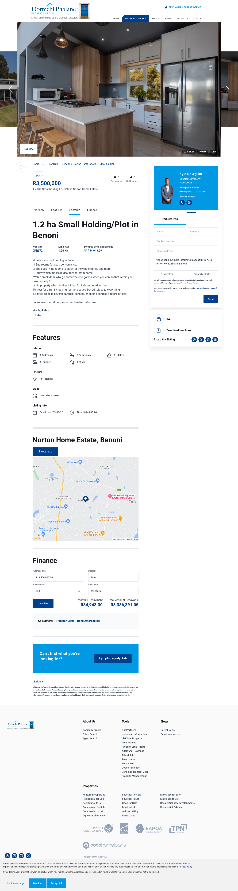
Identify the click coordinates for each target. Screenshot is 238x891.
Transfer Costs (65, 621)
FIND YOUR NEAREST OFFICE (185, 7)
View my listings (187, 196)
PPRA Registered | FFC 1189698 (192, 192)
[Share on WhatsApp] (208, 339)
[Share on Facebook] (194, 339)
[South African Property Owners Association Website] (148, 829)
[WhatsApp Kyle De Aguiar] (189, 202)
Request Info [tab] (170, 219)
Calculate (43, 603)
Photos (202, 152)
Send (211, 299)
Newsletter (167, 274)
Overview (38, 210)
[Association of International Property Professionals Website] (124, 829)
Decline (37, 883)
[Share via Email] (215, 339)
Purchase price (39, 571)
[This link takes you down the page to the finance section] (86, 250)
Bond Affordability (88, 621)
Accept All (56, 883)
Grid (214, 152)
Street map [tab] (45, 451)
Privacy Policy (192, 283)
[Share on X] (201, 339)
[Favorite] (21, 167)
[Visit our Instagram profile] (21, 855)
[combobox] (117, 591)
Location (74, 210)
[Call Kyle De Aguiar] (182, 202)
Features (56, 210)
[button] (10, 89)
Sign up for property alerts (112, 658)
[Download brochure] (159, 330)
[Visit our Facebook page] (7, 855)
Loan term (93, 584)
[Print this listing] (159, 319)
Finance (92, 210)
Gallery (28, 149)
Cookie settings (15, 883)
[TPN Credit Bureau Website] (178, 829)
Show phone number (189, 187)
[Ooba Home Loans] (104, 845)
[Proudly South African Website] (98, 829)
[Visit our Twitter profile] (28, 855)
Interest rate (38, 584)
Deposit (91, 571)
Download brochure (178, 330)
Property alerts (202, 274)
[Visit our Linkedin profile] (14, 855)
